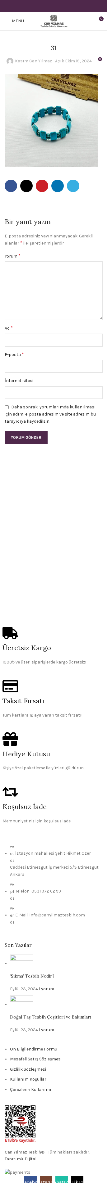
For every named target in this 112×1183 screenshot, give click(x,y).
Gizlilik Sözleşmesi (28, 1069)
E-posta (14, 354)
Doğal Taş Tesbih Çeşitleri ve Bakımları (50, 1017)
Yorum (13, 256)
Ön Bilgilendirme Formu (33, 1049)
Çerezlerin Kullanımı (30, 1089)
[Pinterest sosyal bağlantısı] (54, 5)
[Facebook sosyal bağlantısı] (38, 5)
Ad (9, 328)
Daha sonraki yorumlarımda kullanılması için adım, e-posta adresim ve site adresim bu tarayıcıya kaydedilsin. (50, 414)
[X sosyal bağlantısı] (46, 5)
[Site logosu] (53, 20)
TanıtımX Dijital (20, 1159)
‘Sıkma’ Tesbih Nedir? (32, 976)
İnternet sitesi (19, 380)
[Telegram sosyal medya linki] (69, 5)
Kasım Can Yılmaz (33, 61)
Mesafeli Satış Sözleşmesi (36, 1059)
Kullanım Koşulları (29, 1079)
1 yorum (46, 989)
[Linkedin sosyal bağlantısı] (61, 5)
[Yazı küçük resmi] (21, 963)
